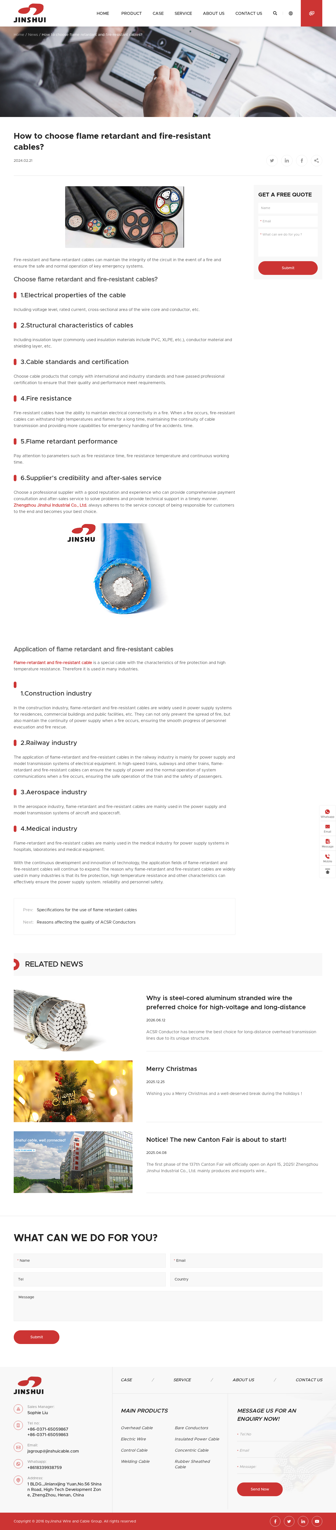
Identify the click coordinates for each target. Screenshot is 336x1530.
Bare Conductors (191, 1428)
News (33, 35)
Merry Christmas (171, 1069)
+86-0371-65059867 (47, 1429)
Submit (288, 268)
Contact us (248, 14)
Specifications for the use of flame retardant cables (87, 910)
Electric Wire (133, 1439)
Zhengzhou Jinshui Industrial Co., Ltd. (50, 505)
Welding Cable (135, 1462)
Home (103, 14)
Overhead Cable (137, 1428)
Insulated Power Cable (197, 1439)
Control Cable (134, 1450)
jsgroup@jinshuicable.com (53, 1451)
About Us (243, 1380)
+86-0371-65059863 (47, 1435)
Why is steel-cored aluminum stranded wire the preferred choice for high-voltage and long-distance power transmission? (226, 1003)
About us (213, 14)
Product (131, 14)
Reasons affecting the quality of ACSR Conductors (86, 922)
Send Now (260, 1489)
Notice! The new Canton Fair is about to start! (216, 1140)
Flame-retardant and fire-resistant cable (53, 663)
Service (183, 14)
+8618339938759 (44, 1468)
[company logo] (30, 13)
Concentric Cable (191, 1450)
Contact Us (309, 1380)
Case (158, 14)
